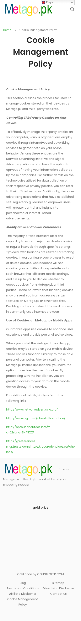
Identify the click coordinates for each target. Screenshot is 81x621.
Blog (23, 583)
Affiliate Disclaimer (22, 594)
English (50, 2)
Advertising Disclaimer (58, 588)
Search (72, 9)
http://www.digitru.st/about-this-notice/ (35, 418)
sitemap (58, 583)
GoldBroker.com (50, 574)
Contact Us (58, 594)
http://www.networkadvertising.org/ (32, 409)
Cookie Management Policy (22, 602)
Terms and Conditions (23, 588)
